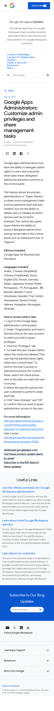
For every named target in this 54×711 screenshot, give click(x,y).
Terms (26, 693)
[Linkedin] (21, 627)
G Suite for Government (15, 145)
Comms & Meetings (19, 54)
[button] (27, 650)
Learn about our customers (18, 553)
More (11, 68)
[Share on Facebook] (21, 153)
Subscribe (39, 5)
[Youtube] (7, 627)
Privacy (20, 693)
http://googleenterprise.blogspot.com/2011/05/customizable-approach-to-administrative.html (24, 425)
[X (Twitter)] (14, 627)
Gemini (12, 60)
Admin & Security (18, 62)
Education (13, 65)
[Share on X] (28, 153)
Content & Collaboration (22, 57)
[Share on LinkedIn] (14, 153)
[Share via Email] (7, 153)
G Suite (7, 142)
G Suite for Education (23, 142)
